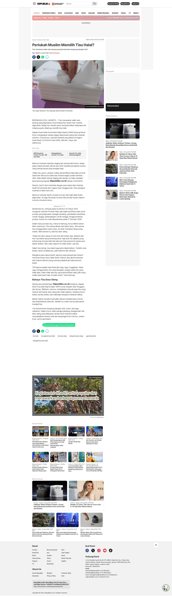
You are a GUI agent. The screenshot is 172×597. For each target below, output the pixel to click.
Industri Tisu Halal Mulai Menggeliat (75, 154)
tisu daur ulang (62, 336)
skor (60, 13)
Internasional (36, 558)
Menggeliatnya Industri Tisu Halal (57, 154)
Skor (62, 550)
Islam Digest (65, 552)
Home (34, 40)
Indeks (135, 13)
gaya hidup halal (91, 336)
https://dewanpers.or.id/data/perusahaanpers (48, 586)
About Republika (37, 573)
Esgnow (34, 561)
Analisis (49, 555)
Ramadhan (50, 564)
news (83, 13)
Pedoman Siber (66, 573)
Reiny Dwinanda (54, 53)
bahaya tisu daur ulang (76, 336)
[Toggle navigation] (34, 3)
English (63, 561)
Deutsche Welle (113, 4)
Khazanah (35, 552)
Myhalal (51, 18)
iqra (77, 13)
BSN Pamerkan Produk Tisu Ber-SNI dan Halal (40, 155)
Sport (63, 555)
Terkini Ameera (111, 116)
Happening (37, 18)
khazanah (68, 13)
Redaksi (49, 573)
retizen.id (135, 4)
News (34, 555)
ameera (37, 13)
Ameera (40, 40)
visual (123, 13)
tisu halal (35, 336)
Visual (49, 561)
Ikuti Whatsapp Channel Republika (60, 325)
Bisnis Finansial (103, 13)
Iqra (48, 552)
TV (130, 13)
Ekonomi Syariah (48, 13)
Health (44, 18)
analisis (91, 13)
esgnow (115, 13)
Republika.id (125, 4)
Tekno (57, 18)
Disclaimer (35, 576)
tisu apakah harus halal (48, 336)
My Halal (46, 40)
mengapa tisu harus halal (40, 340)
